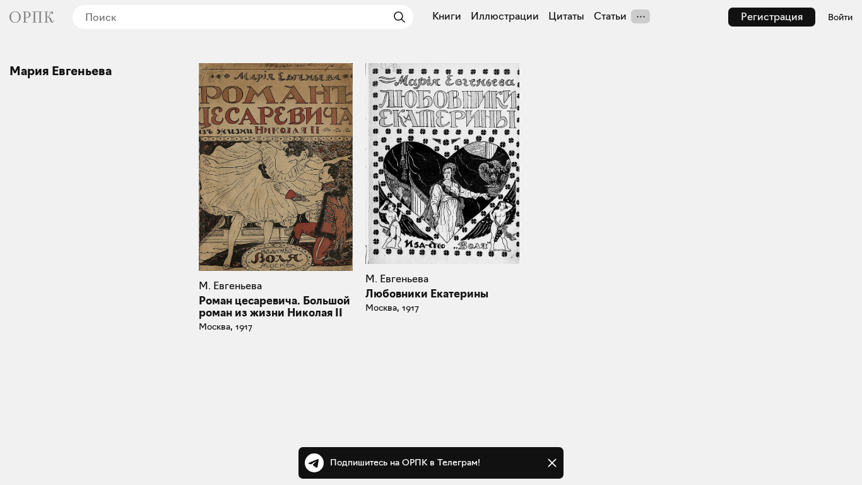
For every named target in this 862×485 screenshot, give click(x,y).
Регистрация (772, 17)
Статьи (610, 16)
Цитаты (566, 16)
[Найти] (396, 17)
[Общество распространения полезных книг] (31, 17)
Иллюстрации (505, 16)
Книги (446, 16)
